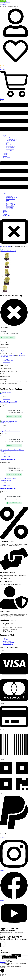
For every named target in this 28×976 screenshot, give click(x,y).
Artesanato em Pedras (11, 139)
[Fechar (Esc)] (5, 974)
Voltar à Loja (16, 955)
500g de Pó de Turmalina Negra (10, 431)
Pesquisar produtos (6, 6)
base (24, 355)
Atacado (5, 156)
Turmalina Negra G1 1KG (8, 402)
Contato (5, 154)
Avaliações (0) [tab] (6, 362)
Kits (7, 143)
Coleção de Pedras (10, 140)
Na (4, 356)
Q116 (6, 356)
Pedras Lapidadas (10, 146)
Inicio (4, 135)
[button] (14, 116)
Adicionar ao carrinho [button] (5, 393)
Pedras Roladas (10, 147)
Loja (4, 136)
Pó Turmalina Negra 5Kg (8, 488)
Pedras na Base (10, 149)
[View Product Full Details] (5, 392)
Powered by (3, 962)
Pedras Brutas (9, 144)
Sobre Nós (5, 153)
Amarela (20, 355)
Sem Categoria (9, 150)
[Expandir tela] (2, 974)
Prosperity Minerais (5, 2)
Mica (1, 356)
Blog (4, 151)
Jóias (7, 142)
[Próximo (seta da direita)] (2, 975)
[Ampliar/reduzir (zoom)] (0, 974)
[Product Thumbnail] (0, 248)
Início (1, 246)
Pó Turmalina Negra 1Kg (8, 459)
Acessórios (9, 138)
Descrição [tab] (5, 359)
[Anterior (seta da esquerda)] (0, 975)
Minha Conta (6, 157)
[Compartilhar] (3, 974)
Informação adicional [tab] (8, 360)
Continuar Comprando (9, 958)
